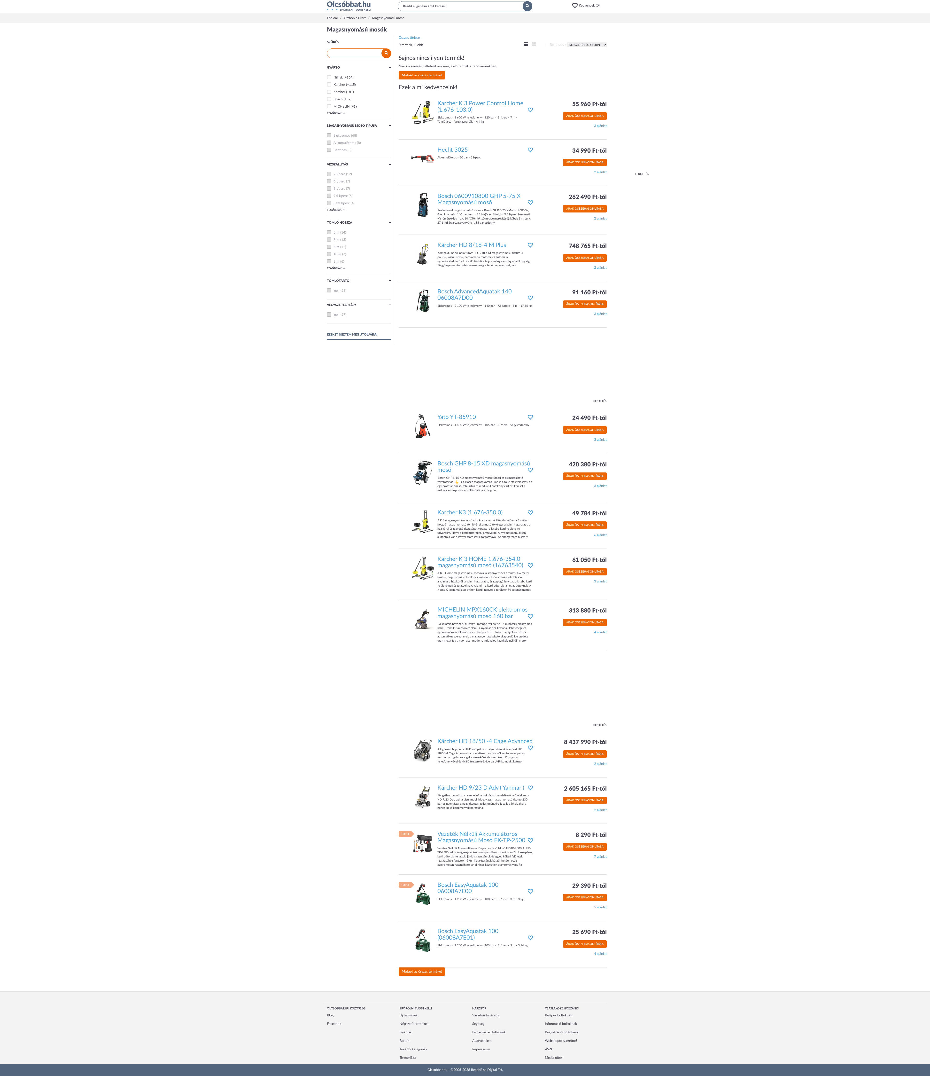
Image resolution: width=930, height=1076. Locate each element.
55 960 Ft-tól (589, 104)
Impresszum (481, 1049)
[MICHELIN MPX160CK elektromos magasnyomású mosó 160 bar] (423, 618)
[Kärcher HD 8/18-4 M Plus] (423, 254)
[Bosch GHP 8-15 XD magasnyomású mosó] (423, 472)
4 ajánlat (600, 632)
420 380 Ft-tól (588, 465)
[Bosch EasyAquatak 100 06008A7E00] (423, 893)
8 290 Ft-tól (591, 835)
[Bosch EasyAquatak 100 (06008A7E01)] (423, 940)
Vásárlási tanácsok (485, 1015)
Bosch (338, 99)
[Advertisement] (629, 99)
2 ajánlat (600, 172)
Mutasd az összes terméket (422, 75)
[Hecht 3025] (423, 158)
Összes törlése (409, 37)
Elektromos (341, 135)
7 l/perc (339, 174)
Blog (330, 1015)
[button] (587, 5)
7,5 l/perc (340, 196)
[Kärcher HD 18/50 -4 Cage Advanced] (423, 750)
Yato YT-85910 (456, 417)
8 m (336, 240)
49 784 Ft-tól (589, 514)
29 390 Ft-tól (589, 886)
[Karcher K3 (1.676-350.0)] (423, 521)
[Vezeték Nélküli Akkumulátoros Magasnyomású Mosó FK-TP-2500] (423, 843)
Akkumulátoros (344, 143)
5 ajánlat (600, 907)
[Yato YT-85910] (423, 426)
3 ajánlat (600, 126)
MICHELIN (341, 106)
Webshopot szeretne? (561, 1041)
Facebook (334, 1024)
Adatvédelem (482, 1041)
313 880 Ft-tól (588, 611)
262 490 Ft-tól (588, 197)
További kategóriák (413, 1049)
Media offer (553, 1058)
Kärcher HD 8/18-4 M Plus (471, 245)
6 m (336, 247)
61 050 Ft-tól (589, 560)
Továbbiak (334, 113)
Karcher (339, 84)
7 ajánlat (600, 856)
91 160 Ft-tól (589, 293)
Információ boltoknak (561, 1024)
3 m (336, 261)
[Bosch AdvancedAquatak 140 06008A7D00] (423, 300)
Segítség (478, 1024)
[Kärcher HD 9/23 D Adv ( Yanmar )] (423, 796)
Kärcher (339, 92)
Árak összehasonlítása (585, 115)
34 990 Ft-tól (589, 151)
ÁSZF (549, 1049)
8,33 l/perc (341, 203)
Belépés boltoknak (558, 1015)
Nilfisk (338, 77)
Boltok (404, 1041)
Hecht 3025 (452, 150)
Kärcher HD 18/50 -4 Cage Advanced (485, 741)
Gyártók (405, 1032)
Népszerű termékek (414, 1024)
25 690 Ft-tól (589, 932)
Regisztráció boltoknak (561, 1032)
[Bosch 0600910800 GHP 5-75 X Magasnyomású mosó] (423, 205)
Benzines (340, 150)
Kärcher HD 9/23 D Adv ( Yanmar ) (480, 788)
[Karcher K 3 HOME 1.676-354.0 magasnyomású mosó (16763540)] (423, 568)
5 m (336, 232)
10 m (337, 254)
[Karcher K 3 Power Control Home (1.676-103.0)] (423, 112)
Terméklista (408, 1058)
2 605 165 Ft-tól (585, 789)
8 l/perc (339, 188)
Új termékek (409, 1015)
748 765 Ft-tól (588, 246)
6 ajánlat (600, 535)
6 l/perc (339, 181)
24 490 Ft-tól (589, 418)
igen (336, 290)
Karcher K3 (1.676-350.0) (470, 513)
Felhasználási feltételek (489, 1032)
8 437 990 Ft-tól (585, 742)
